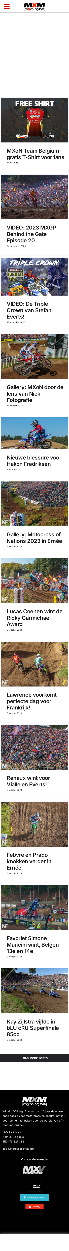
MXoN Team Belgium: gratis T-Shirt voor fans (35, 153)
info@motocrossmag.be (18, 1148)
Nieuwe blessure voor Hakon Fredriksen (34, 460)
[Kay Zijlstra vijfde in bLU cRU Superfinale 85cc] (34, 990)
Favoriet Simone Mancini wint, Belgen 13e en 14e (33, 944)
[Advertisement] (34, 1243)
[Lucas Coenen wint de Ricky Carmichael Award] (34, 580)
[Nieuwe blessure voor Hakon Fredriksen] (34, 433)
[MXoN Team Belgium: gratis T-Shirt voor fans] (34, 120)
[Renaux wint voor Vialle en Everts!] (34, 747)
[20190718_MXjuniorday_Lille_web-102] (34, 1178)
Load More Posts (34, 1058)
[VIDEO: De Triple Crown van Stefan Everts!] (34, 277)
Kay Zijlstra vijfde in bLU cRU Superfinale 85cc (33, 1028)
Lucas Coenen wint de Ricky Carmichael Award (34, 617)
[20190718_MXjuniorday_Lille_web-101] (34, 1167)
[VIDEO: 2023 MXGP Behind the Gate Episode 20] (34, 197)
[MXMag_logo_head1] (34, 3)
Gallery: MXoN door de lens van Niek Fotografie (35, 393)
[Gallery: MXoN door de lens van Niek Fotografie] (34, 356)
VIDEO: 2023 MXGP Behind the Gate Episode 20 (31, 234)
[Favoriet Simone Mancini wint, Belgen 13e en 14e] (34, 907)
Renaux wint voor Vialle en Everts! (28, 781)
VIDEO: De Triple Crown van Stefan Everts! (29, 310)
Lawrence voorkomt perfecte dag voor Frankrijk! (32, 701)
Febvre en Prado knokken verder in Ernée (29, 861)
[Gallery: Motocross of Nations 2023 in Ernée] (34, 503)
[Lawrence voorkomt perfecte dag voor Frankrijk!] (34, 664)
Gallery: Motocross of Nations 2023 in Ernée (34, 537)
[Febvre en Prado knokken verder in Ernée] (34, 824)
